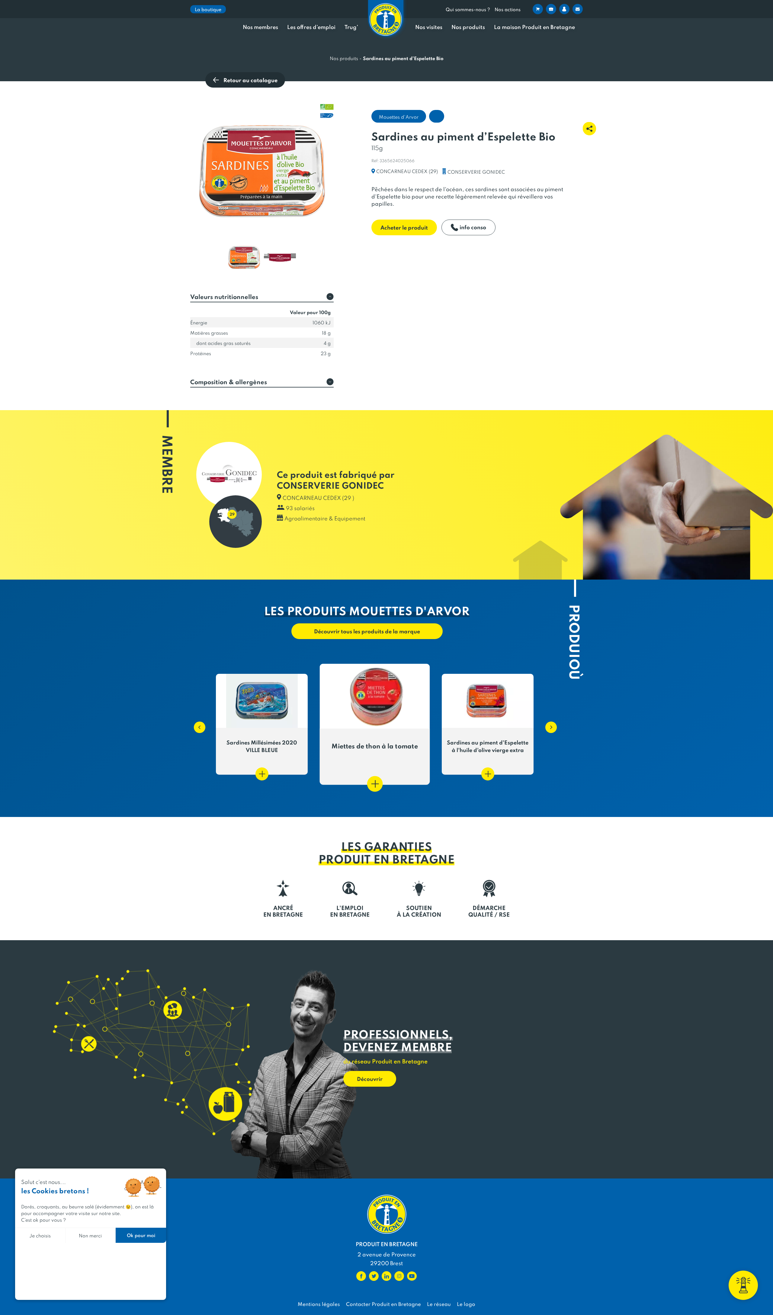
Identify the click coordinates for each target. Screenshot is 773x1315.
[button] (197, 724)
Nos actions (508, 9)
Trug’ (351, 27)
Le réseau (439, 1304)
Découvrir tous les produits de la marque (367, 631)
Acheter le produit (404, 227)
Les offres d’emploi (311, 27)
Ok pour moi (141, 1235)
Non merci (90, 1235)
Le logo (466, 1304)
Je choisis (40, 1235)
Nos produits (468, 27)
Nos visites (428, 27)
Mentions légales (319, 1304)
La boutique (208, 9)
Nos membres (260, 27)
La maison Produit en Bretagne (534, 27)
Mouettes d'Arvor (399, 117)
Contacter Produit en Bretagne (383, 1304)
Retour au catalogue (250, 79)
